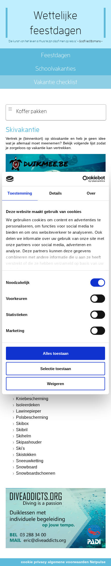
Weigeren (55, 383)
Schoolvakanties (55, 68)
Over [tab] (91, 193)
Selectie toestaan (55, 368)
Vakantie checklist (55, 81)
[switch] (97, 299)
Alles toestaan (55, 353)
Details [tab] (55, 193)
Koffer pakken (31, 111)
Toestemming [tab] (19, 193)
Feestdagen (55, 55)
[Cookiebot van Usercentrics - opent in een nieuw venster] (82, 178)
